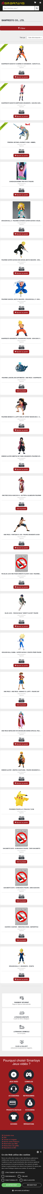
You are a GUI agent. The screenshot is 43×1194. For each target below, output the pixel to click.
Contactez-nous (8, 1135)
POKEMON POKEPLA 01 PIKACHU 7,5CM (21, 809)
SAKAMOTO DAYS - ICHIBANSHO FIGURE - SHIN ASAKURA (22, 888)
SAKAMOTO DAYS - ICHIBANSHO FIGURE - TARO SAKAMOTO (21, 848)
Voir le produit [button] (21, 391)
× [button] (40, 1152)
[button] (21, 1190)
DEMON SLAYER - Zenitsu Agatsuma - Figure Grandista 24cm (22, 770)
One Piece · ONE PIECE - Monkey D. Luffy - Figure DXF (21, 691)
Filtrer (22, 28)
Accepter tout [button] (11, 1185)
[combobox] (38, 1152)
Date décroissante (34, 37)
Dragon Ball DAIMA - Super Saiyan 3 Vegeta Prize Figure (21, 652)
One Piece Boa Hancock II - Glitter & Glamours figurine (21, 495)
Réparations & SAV (9, 1148)
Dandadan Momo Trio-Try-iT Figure (21, 181)
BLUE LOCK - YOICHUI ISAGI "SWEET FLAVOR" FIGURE (21, 613)
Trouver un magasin (10, 1139)
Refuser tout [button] (32, 1185)
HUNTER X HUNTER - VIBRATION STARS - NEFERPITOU (21, 927)
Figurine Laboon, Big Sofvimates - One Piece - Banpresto (21, 378)
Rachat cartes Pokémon (11, 1141)
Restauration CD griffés (11, 1146)
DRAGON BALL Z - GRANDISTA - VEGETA (21, 966)
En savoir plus (31, 1168)
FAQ (4, 1137)
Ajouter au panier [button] (22, 77)
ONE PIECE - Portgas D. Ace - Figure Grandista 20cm (21, 534)
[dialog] (21, 1171)
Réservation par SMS (10, 1144)
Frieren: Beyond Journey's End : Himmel (21, 142)
